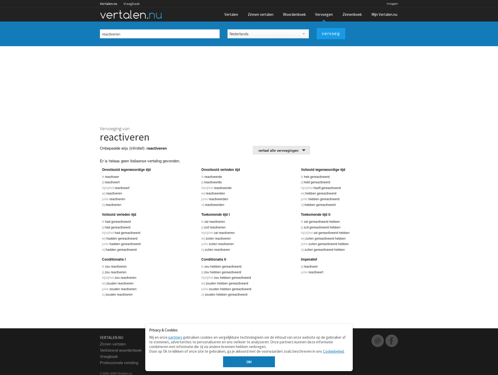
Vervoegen (324, 14)
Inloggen (392, 3)
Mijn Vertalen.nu (384, 14)
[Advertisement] (249, 85)
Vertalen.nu (108, 3)
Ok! (249, 361)
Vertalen (231, 14)
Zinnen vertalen (260, 14)
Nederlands (239, 33)
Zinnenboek (352, 14)
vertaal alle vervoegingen (278, 150)
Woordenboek (294, 14)
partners (175, 337)
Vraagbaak (131, 3)
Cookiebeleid (333, 351)
